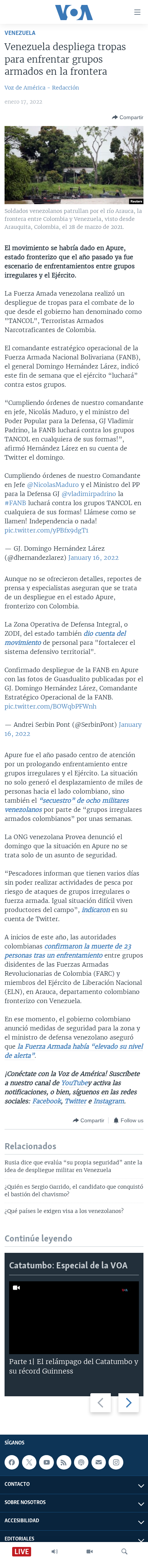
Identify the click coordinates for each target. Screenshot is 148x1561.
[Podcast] (81, 1462)
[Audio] (54, 1551)
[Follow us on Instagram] (116, 1462)
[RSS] (64, 1462)
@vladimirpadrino (88, 494)
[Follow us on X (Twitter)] (29, 1462)
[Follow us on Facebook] (12, 1462)
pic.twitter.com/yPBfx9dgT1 (46, 530)
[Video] (89, 1551)
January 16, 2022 (93, 557)
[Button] (127, 117)
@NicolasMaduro (53, 484)
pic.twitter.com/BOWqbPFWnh (50, 706)
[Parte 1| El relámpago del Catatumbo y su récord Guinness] (74, 1317)
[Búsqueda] (124, 1551)
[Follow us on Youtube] (46, 1462)
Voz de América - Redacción (42, 87)
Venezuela (20, 33)
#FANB (15, 503)
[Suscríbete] (98, 1462)
